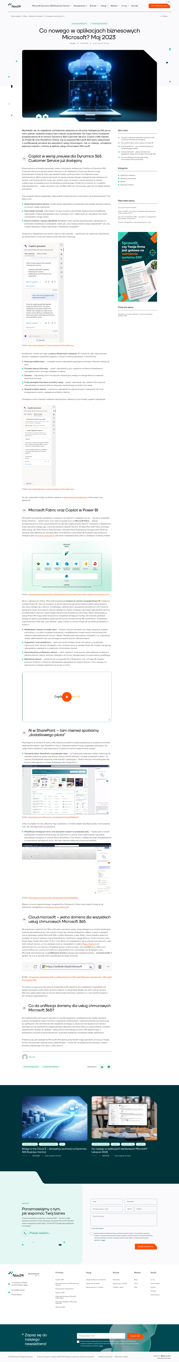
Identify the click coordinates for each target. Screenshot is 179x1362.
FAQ (135, 1287)
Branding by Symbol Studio (164, 1358)
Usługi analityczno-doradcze (96, 1280)
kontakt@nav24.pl (18, 1290)
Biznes (122, 182)
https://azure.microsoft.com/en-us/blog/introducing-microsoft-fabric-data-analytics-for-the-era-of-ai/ (68, 594)
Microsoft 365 (60, 1307)
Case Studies (155, 1284)
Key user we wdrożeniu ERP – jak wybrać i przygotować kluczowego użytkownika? (137, 218)
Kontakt (134, 6)
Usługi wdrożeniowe (92, 1284)
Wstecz (165, 16)
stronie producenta (45, 535)
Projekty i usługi (118, 1287)
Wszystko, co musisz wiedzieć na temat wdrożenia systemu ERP (135, 315)
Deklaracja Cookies (121, 1357)
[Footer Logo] (17, 1274)
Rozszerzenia (79, 6)
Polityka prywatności (72, 1357)
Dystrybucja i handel (120, 1284)
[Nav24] (14, 5)
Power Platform (89, 944)
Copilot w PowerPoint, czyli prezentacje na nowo (134, 222)
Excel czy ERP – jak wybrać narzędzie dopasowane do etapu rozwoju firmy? (137, 212)
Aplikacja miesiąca (127, 175)
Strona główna (16, 16)
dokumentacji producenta (75, 497)
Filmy (136, 1284)
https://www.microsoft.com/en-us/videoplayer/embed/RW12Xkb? (53, 898)
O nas (153, 1280)
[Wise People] (162, 1356)
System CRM (60, 1293)
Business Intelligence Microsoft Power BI (66, 1302)
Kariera (153, 1287)
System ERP (60, 1280)
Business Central (127, 185)
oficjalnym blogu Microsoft (57, 907)
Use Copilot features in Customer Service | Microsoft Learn (51, 345)
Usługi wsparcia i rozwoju (94, 1287)
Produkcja (116, 1280)
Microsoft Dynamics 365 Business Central (67, 1284)
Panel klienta (155, 1295)
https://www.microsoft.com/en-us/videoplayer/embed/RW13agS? (53, 817)
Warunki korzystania (87, 1357)
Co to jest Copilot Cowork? (127, 208)
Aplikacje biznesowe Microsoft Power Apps (66, 1297)
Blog (25, 16)
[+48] (141, 1209)
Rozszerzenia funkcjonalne (65, 1289)
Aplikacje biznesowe (35, 16)
